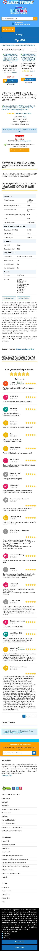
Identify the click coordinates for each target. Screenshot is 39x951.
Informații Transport (8, 845)
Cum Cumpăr (6, 852)
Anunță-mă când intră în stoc (19, 150)
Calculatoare (6, 798)
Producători (5, 887)
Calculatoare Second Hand (25, 349)
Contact (4, 877)
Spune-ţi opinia (26, 113)
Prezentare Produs (9, 298)
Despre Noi (5, 841)
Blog (3, 902)
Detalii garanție (25, 141)
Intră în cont (19, 24)
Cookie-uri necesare (10, 932)
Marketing (7, 938)
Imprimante (5, 805)
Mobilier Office (6, 813)
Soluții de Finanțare (8, 870)
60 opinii (18, 113)
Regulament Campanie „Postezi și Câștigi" (15, 866)
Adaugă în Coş (11, 81)
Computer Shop (7, 775)
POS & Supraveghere (8, 823)
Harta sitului (5, 894)
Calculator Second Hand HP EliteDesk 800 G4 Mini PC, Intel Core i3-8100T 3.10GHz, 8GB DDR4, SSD (28, 67)
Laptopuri (5, 802)
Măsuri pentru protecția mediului (12, 855)
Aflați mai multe (24, 929)
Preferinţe (7, 934)
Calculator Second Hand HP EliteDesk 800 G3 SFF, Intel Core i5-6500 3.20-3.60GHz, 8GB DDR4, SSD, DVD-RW (10, 69)
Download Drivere (24, 298)
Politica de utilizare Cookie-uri (11, 873)
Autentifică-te (8, 731)
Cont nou (27, 24)
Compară (11, 84)
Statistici (6, 936)
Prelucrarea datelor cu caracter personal (15, 859)
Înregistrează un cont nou (24, 731)
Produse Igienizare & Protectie (11, 831)
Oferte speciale (7, 891)
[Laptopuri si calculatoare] (15, 783)
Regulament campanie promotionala (14, 862)
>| (35, 716)
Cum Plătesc (6, 848)
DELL (25, 117)
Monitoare (5, 816)
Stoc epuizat (6, 898)
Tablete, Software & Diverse (11, 809)
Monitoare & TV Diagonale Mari (12, 827)
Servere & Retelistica (8, 820)
